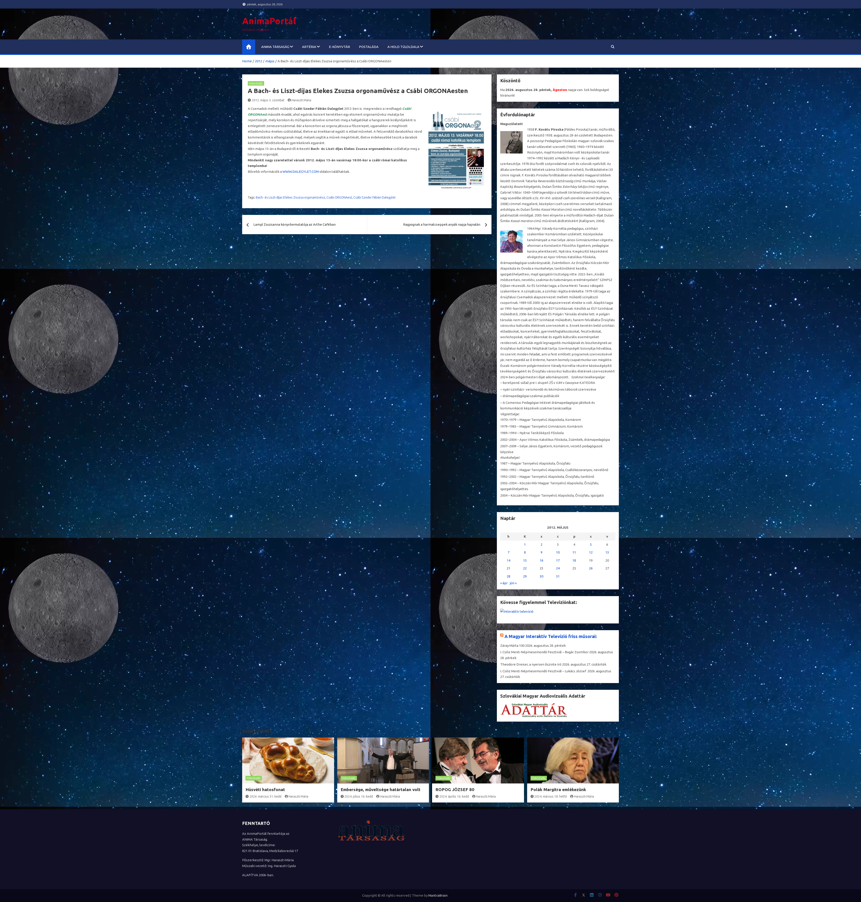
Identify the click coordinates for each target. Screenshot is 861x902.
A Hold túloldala (403, 47)
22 (525, 568)
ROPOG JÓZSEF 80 (454, 789)
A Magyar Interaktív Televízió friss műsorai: (550, 636)
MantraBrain (438, 895)
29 (525, 576)
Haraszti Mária (301, 100)
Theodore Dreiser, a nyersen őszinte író (530, 664)
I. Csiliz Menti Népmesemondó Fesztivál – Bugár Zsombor (544, 652)
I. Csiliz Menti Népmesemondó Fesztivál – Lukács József (543, 671)
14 (508, 560)
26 (591, 568)
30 (541, 576)
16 (541, 560)
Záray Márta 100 (512, 645)
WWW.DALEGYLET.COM (301, 171)
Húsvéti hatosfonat (265, 789)
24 (558, 568)
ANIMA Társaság (275, 47)
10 (558, 552)
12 (591, 552)
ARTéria (309, 47)
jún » (513, 583)
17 (558, 560)
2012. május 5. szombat (268, 100)
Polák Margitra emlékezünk (558, 789)
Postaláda (368, 47)
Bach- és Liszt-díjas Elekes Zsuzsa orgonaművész (290, 197)
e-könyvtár (339, 47)
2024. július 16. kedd (358, 796)
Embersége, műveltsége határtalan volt (380, 789)
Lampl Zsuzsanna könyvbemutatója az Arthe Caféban (294, 224)
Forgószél (256, 83)
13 (607, 552)
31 (558, 576)
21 (508, 568)
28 (508, 576)
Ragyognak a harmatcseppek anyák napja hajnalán (441, 224)
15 (525, 560)
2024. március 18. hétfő (550, 796)
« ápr (504, 583)
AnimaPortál (269, 21)
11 (574, 552)
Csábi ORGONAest (339, 197)
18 (574, 560)
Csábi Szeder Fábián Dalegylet (374, 197)
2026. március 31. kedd (265, 796)
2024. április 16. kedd (454, 796)
